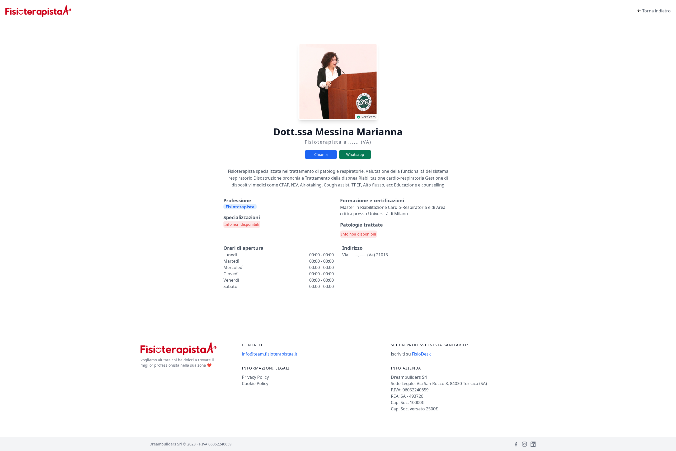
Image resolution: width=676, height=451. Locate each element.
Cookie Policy (255, 383)
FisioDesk (421, 354)
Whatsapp (355, 154)
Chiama (321, 154)
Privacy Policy (255, 377)
